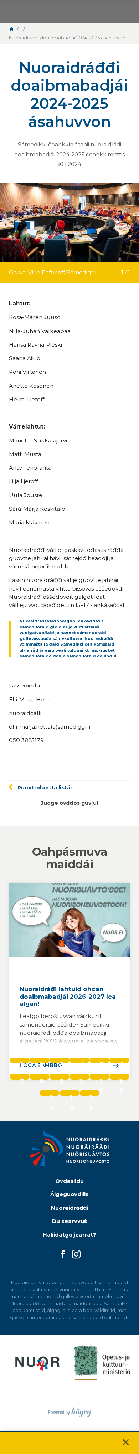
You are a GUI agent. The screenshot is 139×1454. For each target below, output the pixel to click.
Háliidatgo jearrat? (70, 1234)
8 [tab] (42, 1078)
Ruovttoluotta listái (44, 787)
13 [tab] (51, 1094)
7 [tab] (22, 1078)
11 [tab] (100, 1078)
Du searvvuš (69, 1221)
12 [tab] (121, 1078)
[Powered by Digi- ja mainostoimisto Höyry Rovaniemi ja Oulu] (69, 1410)
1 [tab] (21, 1062)
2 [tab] (42, 1062)
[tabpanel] (69, 981)
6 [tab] (121, 1062)
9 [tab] (62, 1078)
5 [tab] (101, 1062)
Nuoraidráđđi (69, 1207)
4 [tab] (81, 1062)
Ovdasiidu (69, 1181)
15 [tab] (91, 1094)
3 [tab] (61, 1062)
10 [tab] (81, 1078)
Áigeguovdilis (69, 1194)
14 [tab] (72, 1094)
